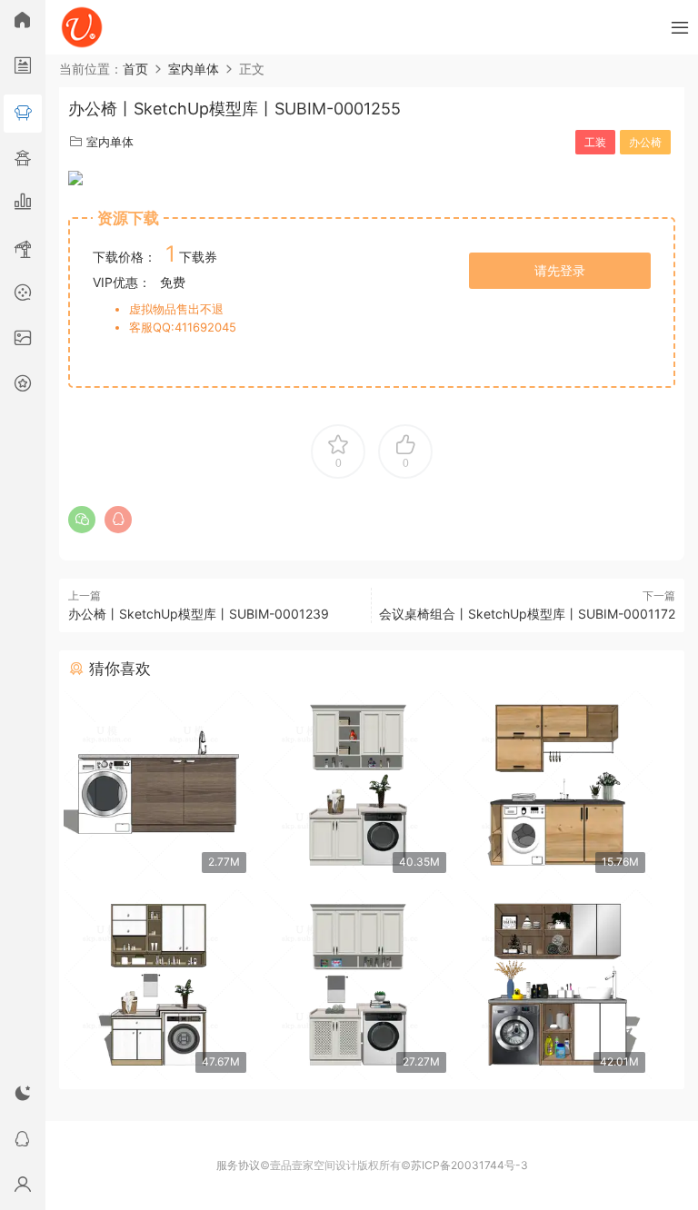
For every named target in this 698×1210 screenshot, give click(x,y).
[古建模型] (23, 159)
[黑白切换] (23, 1096)
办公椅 (645, 142)
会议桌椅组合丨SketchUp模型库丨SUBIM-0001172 (527, 613)
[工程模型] (23, 250)
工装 (595, 142)
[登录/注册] (23, 1187)
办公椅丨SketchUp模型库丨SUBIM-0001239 (198, 613)
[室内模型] (23, 113)
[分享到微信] (81, 519)
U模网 (82, 27)
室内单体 (110, 141)
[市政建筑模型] (23, 204)
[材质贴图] (23, 341)
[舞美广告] (23, 295)
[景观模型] (23, 68)
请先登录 (559, 270)
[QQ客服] (23, 1142)
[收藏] (23, 386)
